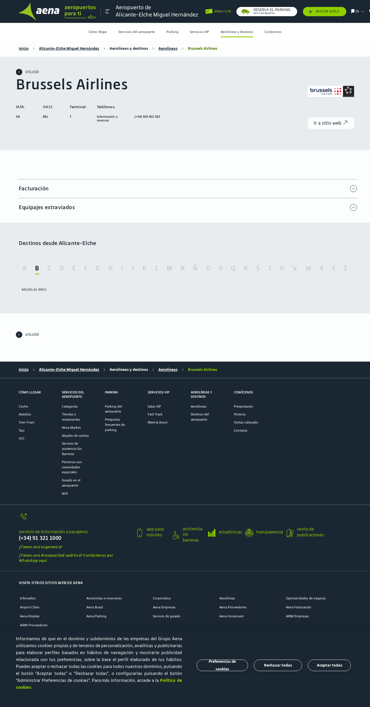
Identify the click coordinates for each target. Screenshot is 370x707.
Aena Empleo (30, 616)
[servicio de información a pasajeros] (75, 519)
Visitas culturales (246, 422)
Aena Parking (96, 616)
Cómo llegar (97, 32)
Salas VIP (154, 406)
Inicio (24, 48)
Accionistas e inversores (104, 598)
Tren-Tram (26, 422)
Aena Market (71, 427)
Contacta (240, 430)
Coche (23, 406)
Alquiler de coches (75, 435)
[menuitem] (98, 32)
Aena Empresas (164, 607)
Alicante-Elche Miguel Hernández (69, 48)
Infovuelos (28, 598)
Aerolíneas (167, 48)
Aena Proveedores (233, 607)
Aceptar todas (329, 665)
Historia (239, 414)
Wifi (65, 493)
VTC (22, 438)
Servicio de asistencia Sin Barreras (72, 448)
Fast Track (155, 414)
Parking (172, 32)
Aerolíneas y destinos (237, 32)
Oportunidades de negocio (306, 598)
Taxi (22, 430)
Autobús (25, 414)
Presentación (243, 406)
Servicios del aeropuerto (137, 32)
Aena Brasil (94, 607)
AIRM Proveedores (33, 625)
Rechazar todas (278, 665)
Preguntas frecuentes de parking (115, 424)
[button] (108, 11)
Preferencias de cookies (222, 665)
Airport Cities (29, 607)
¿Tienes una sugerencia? (40, 546)
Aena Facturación (298, 607)
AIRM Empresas (297, 616)
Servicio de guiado (166, 616)
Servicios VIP (199, 32)
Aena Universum (231, 616)
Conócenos (273, 32)
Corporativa (162, 598)
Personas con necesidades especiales (72, 467)
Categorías (70, 406)
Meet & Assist (157, 422)
